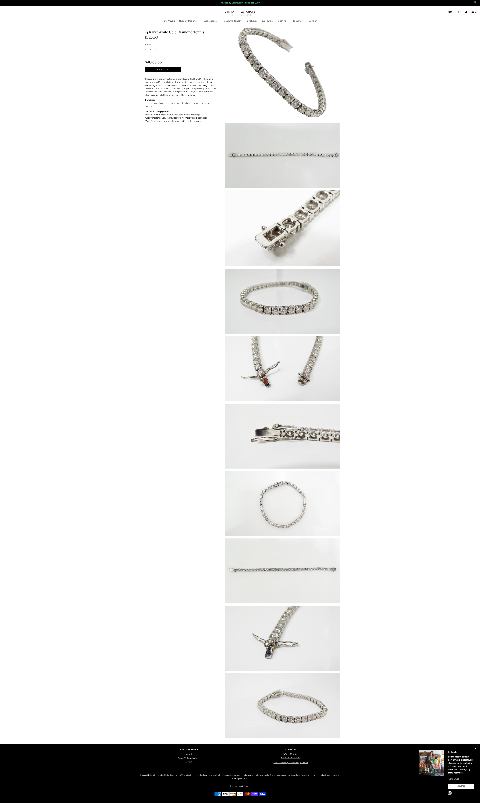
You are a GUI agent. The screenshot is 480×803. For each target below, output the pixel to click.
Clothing (282, 21)
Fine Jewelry (267, 21)
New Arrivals (169, 21)
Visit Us (189, 761)
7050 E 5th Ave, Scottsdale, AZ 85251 (291, 762)
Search (189, 754)
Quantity (148, 45)
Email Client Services (290, 757)
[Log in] (466, 12)
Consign (313, 21)
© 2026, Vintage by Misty (239, 786)
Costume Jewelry (233, 21)
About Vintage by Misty (189, 758)
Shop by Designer (188, 21)
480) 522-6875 (291, 754)
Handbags (251, 21)
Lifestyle (297, 21)
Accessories (210, 21)
